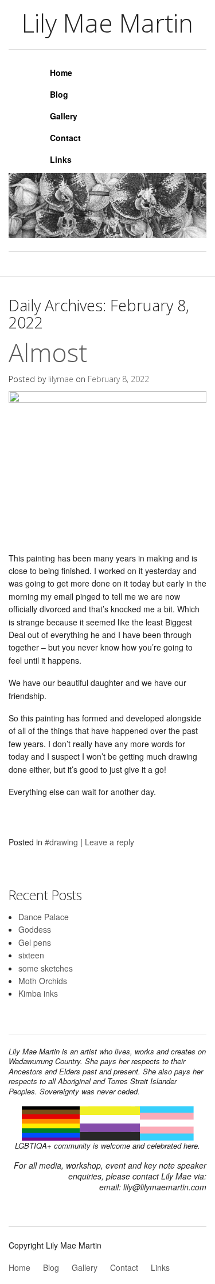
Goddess (34, 929)
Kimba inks (38, 993)
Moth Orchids (42, 980)
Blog (59, 94)
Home (61, 72)
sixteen (31, 955)
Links (61, 159)
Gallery (63, 116)
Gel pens (34, 942)
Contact (65, 137)
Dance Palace (43, 916)
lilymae (60, 379)
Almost (48, 352)
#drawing (61, 842)
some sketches (45, 968)
